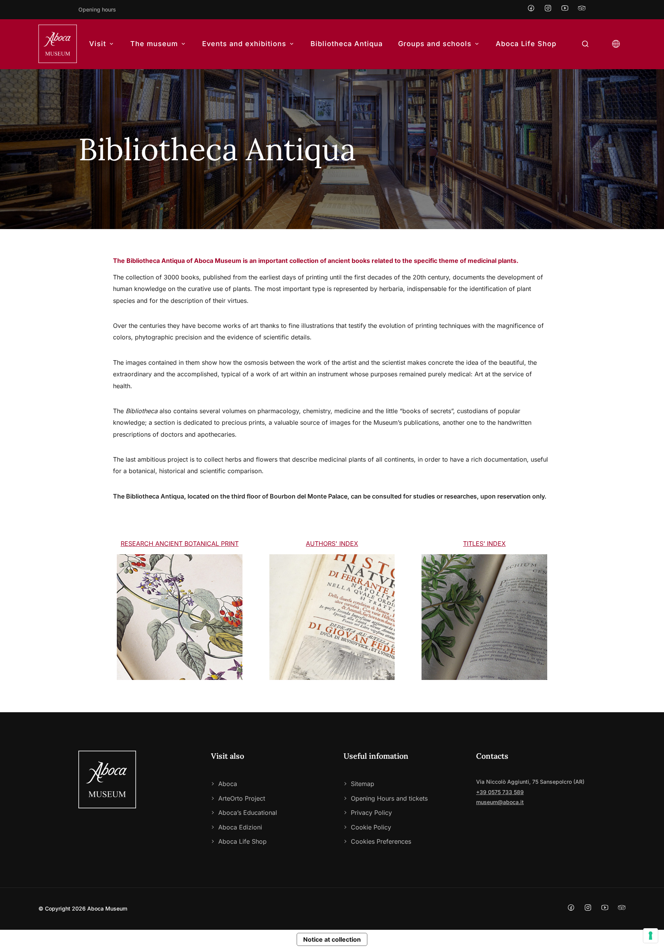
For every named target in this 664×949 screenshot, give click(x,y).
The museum (154, 44)
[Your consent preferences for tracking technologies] (650, 935)
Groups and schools (434, 44)
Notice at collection (332, 939)
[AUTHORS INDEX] (332, 617)
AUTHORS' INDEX (332, 543)
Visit (97, 44)
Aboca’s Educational (247, 812)
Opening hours (97, 9)
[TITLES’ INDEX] (484, 617)
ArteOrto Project (241, 798)
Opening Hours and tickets (389, 798)
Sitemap (362, 784)
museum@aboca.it (500, 802)
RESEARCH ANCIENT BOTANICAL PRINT (180, 543)
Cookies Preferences (381, 841)
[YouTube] (565, 9)
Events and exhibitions (244, 44)
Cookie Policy (371, 827)
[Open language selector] (616, 44)
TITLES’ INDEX (484, 543)
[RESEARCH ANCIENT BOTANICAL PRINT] (179, 617)
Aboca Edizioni (240, 827)
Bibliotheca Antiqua (346, 44)
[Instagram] (548, 9)
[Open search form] (585, 44)
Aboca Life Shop (526, 44)
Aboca (227, 784)
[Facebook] (531, 9)
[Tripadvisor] (582, 9)
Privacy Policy (371, 812)
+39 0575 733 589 (500, 792)
